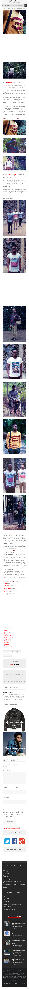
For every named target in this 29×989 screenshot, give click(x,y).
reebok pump (6, 903)
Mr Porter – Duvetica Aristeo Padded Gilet (14, 681)
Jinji (4, 587)
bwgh (5, 630)
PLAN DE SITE (17, 983)
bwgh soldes (7, 639)
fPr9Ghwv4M (6, 878)
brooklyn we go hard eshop (11, 646)
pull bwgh (6, 642)
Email (17, 788)
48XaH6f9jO (6, 870)
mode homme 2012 (7, 906)
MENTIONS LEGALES (8, 983)
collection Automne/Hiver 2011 (11, 174)
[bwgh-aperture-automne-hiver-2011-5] (14, 274)
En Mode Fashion (10, 727)
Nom (5, 788)
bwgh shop (7, 634)
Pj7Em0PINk (5, 875)
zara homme (6, 901)
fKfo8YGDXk (6, 873)
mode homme (7, 655)
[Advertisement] (14, 46)
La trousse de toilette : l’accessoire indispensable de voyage (18, 951)
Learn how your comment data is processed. (14, 827)
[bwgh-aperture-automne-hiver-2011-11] (14, 455)
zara (4, 911)
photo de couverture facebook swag (12, 904)
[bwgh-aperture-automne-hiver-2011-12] (14, 494)
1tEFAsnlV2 (5, 887)
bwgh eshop (7, 632)
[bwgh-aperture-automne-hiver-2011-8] (14, 380)
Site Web (6, 798)
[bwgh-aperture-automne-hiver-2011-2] (14, 531)
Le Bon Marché (7, 585)
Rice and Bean (7, 590)
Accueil (4, 8)
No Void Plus (7, 591)
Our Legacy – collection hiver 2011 (14, 674)
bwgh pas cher (8, 640)
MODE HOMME (11, 8)
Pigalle (5, 583)
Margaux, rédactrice (17, 926)
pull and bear (6, 896)
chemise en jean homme (9, 909)
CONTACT (17, 985)
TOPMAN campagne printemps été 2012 (15, 750)
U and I (5, 594)
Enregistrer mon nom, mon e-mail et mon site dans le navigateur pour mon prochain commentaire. (14, 813)
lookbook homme (7, 900)
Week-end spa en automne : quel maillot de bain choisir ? (18, 960)
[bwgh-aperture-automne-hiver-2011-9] (14, 418)
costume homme (7, 907)
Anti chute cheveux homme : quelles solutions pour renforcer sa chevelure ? (18, 923)
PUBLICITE (23, 983)
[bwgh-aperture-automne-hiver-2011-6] (14, 343)
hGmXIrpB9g (6, 871)
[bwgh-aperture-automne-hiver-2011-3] (14, 236)
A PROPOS (11, 985)
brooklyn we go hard (9, 651)
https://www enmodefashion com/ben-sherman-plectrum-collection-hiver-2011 (12, 882)
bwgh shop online (9, 637)
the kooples (6, 898)
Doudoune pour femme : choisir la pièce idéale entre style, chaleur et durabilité (18, 942)
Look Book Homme (21, 8)
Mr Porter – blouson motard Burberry (15, 724)
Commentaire (7, 770)
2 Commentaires (14, 729)
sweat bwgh (7, 635)
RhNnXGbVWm (6, 879)
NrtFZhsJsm (5, 876)
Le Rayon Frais (7, 588)
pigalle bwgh (7, 644)
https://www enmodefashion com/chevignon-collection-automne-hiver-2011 (14, 885)
